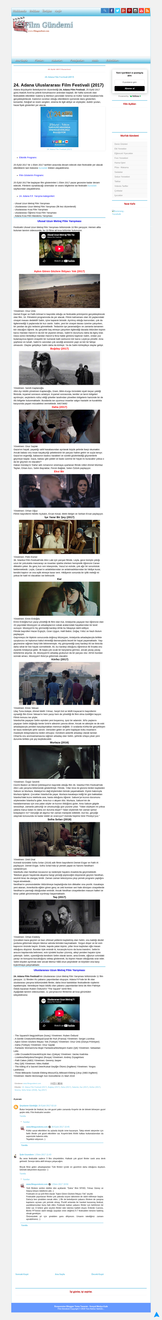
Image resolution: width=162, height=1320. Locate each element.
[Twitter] (117, 10)
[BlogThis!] (54, 1083)
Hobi (95, 60)
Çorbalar (118, 191)
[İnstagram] (135, 10)
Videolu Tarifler (121, 186)
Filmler (39, 60)
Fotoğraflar (77, 60)
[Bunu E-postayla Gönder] (51, 1083)
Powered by (123, 96)
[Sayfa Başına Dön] (156, 1314)
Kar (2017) (84, 1087)
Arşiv (58, 10)
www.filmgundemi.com (37, 1127)
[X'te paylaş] (56, 1083)
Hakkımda (19, 10)
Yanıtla (23, 1116)
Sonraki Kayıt (21, 1274)
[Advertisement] (112, 36)
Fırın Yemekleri (121, 158)
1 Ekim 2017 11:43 (43, 1155)
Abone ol (130, 88)
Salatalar (119, 172)
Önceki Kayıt (97, 1274)
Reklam (34, 10)
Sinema (18, 1090)
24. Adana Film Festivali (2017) (59, 77)
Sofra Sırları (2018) (29, 1090)
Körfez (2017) (94, 1087)
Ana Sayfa (21, 60)
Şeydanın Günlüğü (29, 1106)
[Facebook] (111, 10)
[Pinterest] (129, 10)
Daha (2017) (66, 1087)
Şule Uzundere (27, 1155)
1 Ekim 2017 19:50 (60, 1184)
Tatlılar (117, 181)
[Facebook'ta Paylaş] (59, 1083)
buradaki (43, 168)
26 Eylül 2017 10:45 (60, 1127)
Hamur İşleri (120, 163)
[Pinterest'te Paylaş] (61, 1083)
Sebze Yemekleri (122, 177)
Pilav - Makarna (122, 167)
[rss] (147, 10)
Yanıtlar (26, 1122)
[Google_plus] (123, 10)
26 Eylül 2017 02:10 (47, 1106)
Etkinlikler (112, 60)
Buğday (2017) (54, 1087)
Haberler (57, 60)
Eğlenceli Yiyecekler (124, 153)
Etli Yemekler (120, 149)
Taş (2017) (42, 1090)
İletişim (47, 10)
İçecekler (119, 195)
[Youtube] (141, 10)
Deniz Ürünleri (121, 144)
